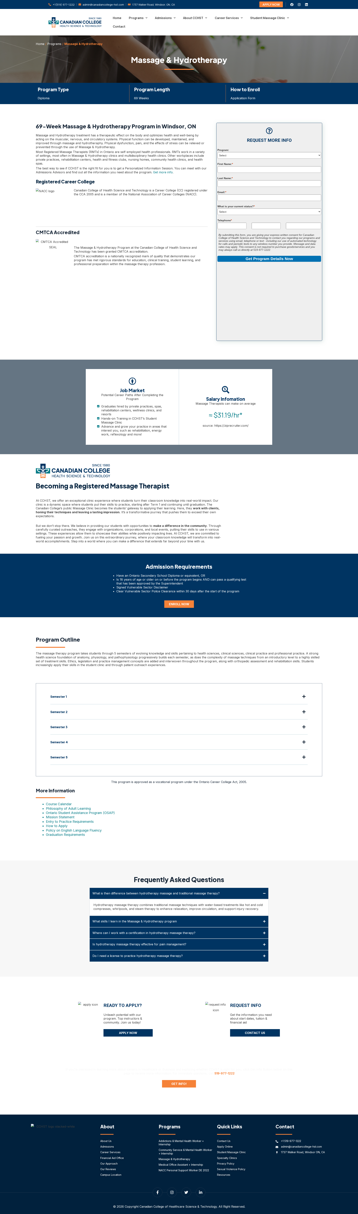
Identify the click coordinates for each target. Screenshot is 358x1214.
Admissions (163, 18)
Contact (119, 26)
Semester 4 (59, 742)
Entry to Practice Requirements (70, 822)
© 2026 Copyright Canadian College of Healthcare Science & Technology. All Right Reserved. (179, 1206)
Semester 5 (58, 757)
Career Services (227, 18)
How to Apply (56, 826)
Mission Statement (60, 817)
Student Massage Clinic (267, 18)
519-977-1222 (224, 1073)
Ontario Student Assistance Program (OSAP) (80, 813)
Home (117, 18)
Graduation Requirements (65, 835)
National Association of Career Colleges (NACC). (162, 194)
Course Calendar (59, 804)
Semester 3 (58, 727)
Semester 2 (58, 712)
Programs (136, 18)
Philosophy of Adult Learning (68, 808)
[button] (179, 699)
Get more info (163, 172)
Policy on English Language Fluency (74, 830)
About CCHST (193, 18)
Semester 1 (58, 697)
